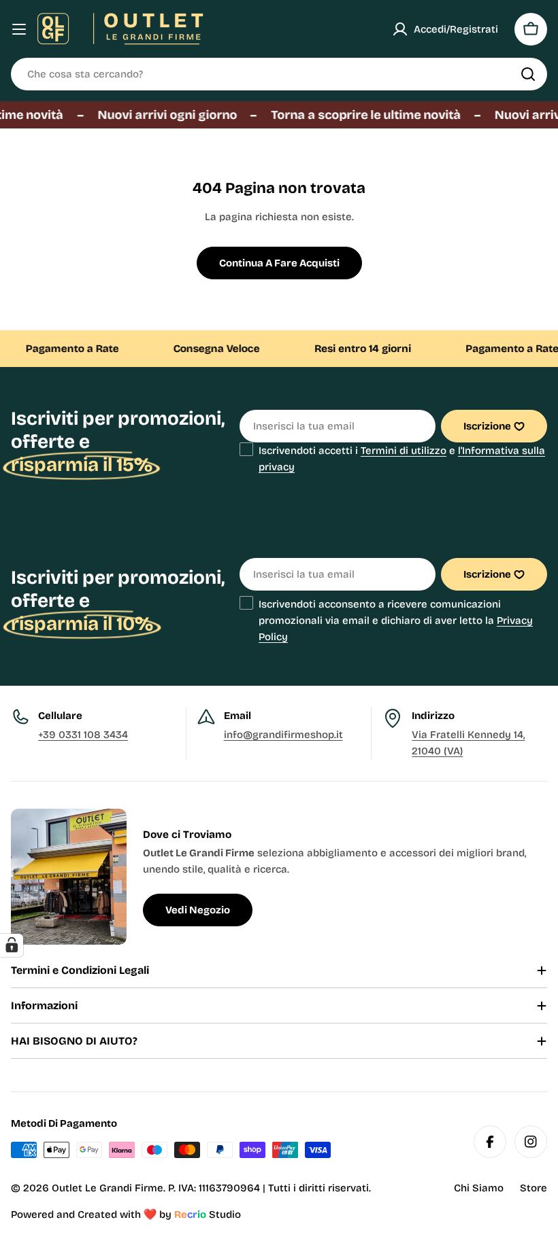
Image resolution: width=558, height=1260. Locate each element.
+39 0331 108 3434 (83, 735)
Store (533, 1188)
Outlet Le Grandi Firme (107, 1188)
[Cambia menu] (19, 29)
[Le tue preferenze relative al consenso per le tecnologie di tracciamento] (11, 945)
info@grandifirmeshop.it (283, 735)
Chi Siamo (479, 1188)
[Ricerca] (528, 74)
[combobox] (279, 74)
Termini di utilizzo (403, 450)
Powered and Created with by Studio (126, 1214)
